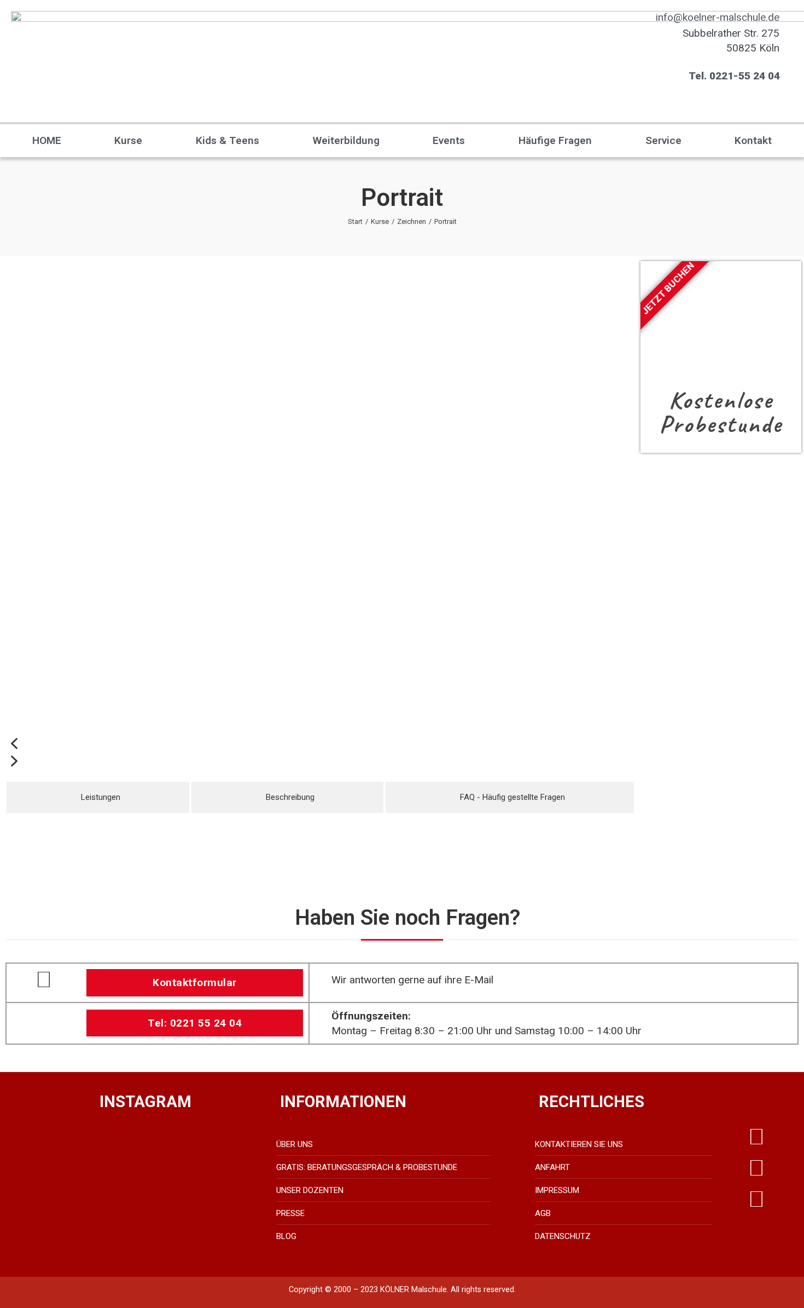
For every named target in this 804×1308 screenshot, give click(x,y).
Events (449, 140)
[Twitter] (756, 1137)
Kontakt (753, 140)
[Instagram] (756, 1199)
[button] (320, 743)
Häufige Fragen (555, 140)
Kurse (128, 140)
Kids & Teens (227, 140)
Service (663, 140)
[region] (320, 515)
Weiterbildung (346, 140)
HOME (46, 140)
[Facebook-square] (756, 1168)
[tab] (97, 797)
